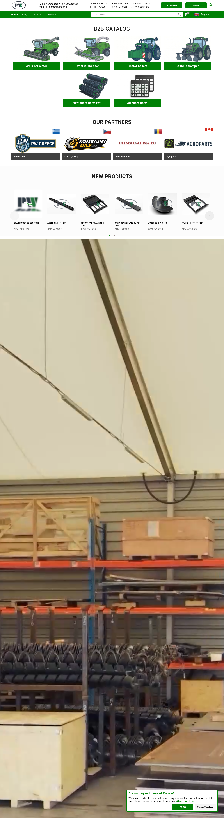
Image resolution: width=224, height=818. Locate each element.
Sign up (196, 5)
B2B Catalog (112, 29)
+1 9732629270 (142, 7)
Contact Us (172, 5)
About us (36, 14)
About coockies (185, 801)
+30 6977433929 (142, 3)
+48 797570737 (99, 7)
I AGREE (182, 807)
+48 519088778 (100, 3)
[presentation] (14, 215)
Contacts (51, 14)
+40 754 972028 (121, 7)
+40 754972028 (121, 3)
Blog (24, 14)
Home (14, 14)
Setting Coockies (205, 807)
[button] (109, 235)
